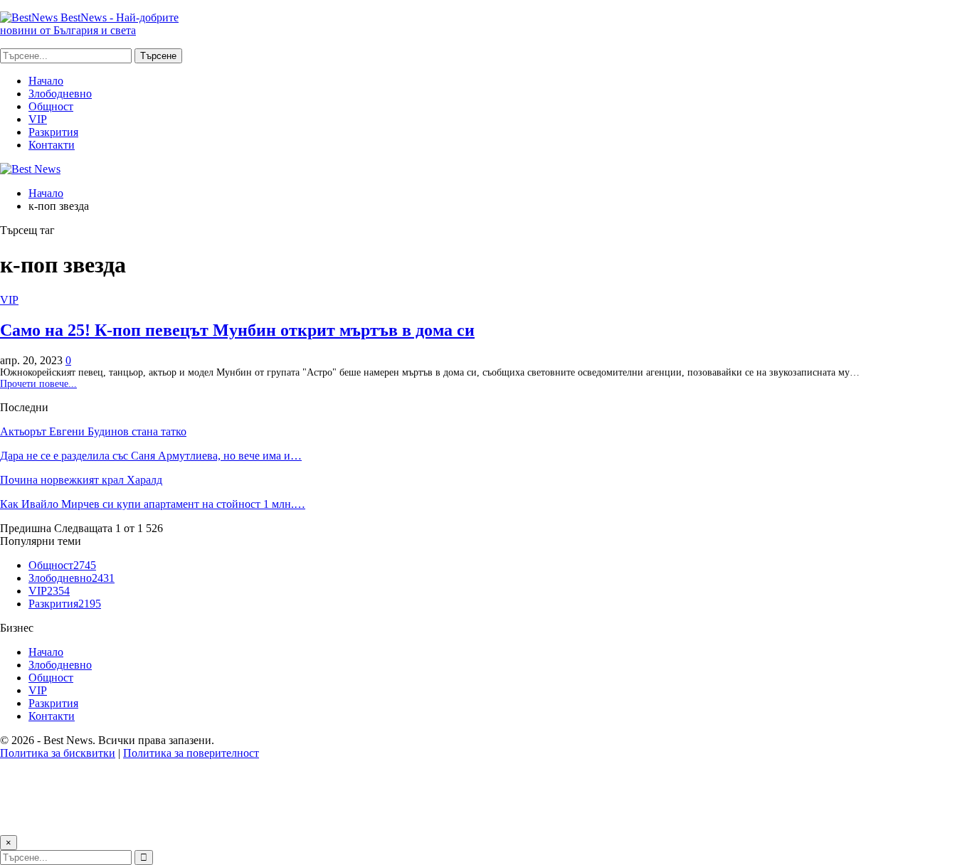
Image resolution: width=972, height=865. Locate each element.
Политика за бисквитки (57, 753)
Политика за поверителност (191, 753)
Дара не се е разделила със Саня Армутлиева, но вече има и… (151, 456)
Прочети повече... (38, 383)
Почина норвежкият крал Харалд (81, 480)
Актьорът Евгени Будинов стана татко (93, 431)
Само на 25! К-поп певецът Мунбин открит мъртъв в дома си (237, 330)
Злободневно (60, 93)
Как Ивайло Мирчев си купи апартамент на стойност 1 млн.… (152, 504)
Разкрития (53, 132)
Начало (45, 81)
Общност (50, 106)
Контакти (51, 145)
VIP (37, 119)
